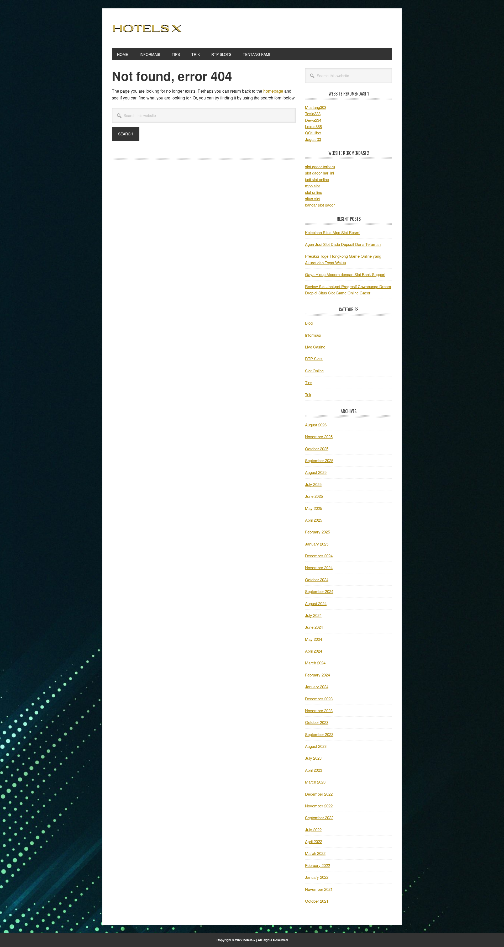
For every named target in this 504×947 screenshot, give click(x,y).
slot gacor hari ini (319, 173)
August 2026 (316, 424)
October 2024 (316, 579)
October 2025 (316, 448)
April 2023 (313, 770)
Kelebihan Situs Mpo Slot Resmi (332, 232)
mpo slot (312, 185)
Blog (309, 323)
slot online (313, 192)
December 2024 (319, 555)
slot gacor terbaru (320, 166)
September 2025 (319, 460)
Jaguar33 (313, 139)
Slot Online (314, 370)
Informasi (313, 335)
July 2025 (313, 484)
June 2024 (314, 627)
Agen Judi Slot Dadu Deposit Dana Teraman (343, 244)
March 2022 (315, 853)
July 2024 (313, 615)
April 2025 (313, 520)
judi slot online (317, 179)
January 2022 (316, 877)
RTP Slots (314, 358)
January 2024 (316, 686)
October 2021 (316, 901)
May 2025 (313, 508)
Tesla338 (313, 113)
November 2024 (319, 567)
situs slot (312, 198)
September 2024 (319, 591)
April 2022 (313, 841)
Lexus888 (313, 126)
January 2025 (316, 544)
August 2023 (316, 746)
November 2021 (319, 889)
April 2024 (313, 651)
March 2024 (315, 662)
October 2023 (316, 722)
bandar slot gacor (320, 205)
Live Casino (315, 347)
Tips (308, 382)
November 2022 (319, 805)
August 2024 (316, 603)
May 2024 (313, 639)
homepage (273, 91)
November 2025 (319, 436)
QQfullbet (313, 132)
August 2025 (316, 472)
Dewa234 (313, 120)
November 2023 (319, 710)
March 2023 (315, 782)
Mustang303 (315, 107)
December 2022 (319, 794)
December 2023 (319, 698)
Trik (308, 394)
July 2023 (313, 758)
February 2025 (317, 532)
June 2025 (314, 496)
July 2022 (313, 829)
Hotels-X (147, 28)
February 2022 (317, 865)
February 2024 (317, 675)
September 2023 (319, 734)
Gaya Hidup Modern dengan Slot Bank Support (345, 274)
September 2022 (319, 817)
